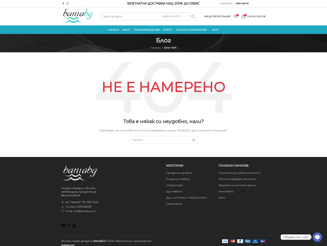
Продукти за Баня (179, 172)
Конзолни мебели (178, 179)
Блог (222, 197)
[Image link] (80, 173)
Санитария (174, 203)
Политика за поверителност (240, 172)
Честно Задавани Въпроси (237, 179)
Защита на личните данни (237, 185)
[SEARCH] (193, 16)
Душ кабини (174, 191)
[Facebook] (63, 226)
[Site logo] (78, 16)
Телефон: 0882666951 (78, 206)
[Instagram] (69, 226)
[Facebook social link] (63, 3)
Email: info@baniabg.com (80, 211)
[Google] (74, 226)
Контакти (226, 191)
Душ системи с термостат (186, 197)
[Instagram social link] (67, 3)
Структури (174, 185)
